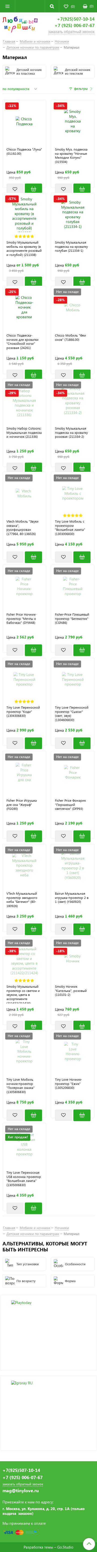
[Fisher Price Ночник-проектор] (24, 586)
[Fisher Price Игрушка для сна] (24, 772)
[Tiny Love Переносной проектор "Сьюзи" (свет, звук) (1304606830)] (82, 743)
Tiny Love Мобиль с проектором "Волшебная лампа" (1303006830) (70, 527)
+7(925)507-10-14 (76, 19)
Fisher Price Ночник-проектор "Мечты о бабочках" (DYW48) (21, 618)
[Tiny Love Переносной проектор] (24, 679)
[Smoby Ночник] (73, 958)
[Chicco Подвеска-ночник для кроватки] (24, 307)
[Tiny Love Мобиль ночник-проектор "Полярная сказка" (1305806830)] (33, 1115)
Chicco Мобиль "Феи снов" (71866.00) (70, 337)
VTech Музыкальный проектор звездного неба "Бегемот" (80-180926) (21, 899)
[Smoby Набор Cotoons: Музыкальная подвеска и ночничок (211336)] (24, 400)
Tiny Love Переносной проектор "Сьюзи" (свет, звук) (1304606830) (72, 713)
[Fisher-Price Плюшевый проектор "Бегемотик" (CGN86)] (82, 650)
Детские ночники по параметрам (32, 47)
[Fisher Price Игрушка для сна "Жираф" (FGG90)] (33, 836)
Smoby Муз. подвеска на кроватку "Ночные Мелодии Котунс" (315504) (71, 155)
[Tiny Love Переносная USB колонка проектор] (24, 1144)
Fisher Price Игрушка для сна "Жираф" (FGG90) (21, 804)
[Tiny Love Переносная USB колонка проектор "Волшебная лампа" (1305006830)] (33, 1208)
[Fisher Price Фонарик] (73, 772)
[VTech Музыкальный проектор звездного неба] (24, 865)
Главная (9, 41)
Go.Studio (65, 1547)
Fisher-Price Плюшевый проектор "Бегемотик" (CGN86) (72, 618)
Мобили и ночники (35, 41)
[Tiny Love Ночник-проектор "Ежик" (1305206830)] (82, 1115)
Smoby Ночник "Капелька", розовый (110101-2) (71, 990)
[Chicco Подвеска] (24, 121)
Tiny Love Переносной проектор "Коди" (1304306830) (23, 711)
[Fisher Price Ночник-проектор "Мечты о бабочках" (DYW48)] (33, 650)
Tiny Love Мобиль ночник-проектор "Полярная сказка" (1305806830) (20, 1085)
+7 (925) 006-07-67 (74, 25)
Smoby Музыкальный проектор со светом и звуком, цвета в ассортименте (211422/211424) (23, 994)
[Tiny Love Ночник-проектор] (73, 1051)
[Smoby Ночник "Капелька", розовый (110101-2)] (82, 1026)
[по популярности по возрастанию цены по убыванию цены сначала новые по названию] (20, 89)
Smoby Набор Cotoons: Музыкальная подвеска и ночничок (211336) (24, 432)
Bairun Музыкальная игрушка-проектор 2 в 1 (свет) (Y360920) (72, 897)
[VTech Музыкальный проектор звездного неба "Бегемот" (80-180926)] (33, 929)
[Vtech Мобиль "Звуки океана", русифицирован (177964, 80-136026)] (33, 557)
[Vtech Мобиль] (24, 493)
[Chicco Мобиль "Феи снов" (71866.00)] (82, 375)
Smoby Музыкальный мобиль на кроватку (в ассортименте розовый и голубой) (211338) (24, 248)
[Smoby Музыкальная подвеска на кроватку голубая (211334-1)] (73, 214)
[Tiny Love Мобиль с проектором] (73, 493)
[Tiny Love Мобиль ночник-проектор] (24, 1051)
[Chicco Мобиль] (73, 307)
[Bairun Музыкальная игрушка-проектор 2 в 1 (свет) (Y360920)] (73, 865)
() (92, 6)
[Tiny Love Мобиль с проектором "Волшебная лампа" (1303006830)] (82, 557)
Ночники (62, 41)
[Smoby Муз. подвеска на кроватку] (73, 121)
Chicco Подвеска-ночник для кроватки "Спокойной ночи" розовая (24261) (22, 341)
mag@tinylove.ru (20, 1490)
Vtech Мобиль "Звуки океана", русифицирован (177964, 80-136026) (22, 527)
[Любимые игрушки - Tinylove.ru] (20, 25)
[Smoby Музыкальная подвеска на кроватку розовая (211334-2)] (73, 400)
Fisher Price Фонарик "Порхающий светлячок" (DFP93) (70, 804)
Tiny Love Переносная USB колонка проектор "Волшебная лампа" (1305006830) (23, 1179)
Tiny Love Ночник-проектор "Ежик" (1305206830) (68, 1083)
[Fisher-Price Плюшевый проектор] (73, 586)
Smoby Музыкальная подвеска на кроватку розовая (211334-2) (71, 432)
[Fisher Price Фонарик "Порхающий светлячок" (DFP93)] (82, 836)
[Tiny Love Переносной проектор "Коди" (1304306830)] (33, 743)
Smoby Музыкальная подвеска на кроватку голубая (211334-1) (71, 246)
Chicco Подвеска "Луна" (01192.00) (24, 151)
